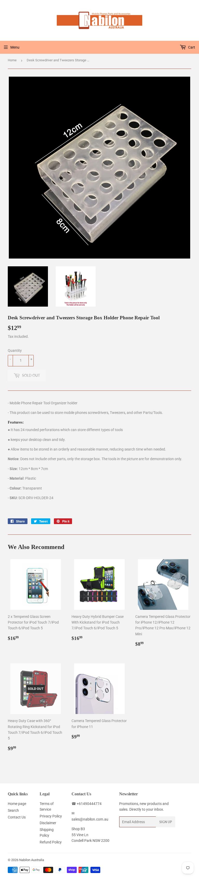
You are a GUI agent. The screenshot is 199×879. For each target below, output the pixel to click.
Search (13, 810)
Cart (191, 47)
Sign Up (165, 822)
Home (12, 60)
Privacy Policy (51, 816)
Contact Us (17, 817)
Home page (17, 804)
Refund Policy (51, 842)
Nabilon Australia (31, 860)
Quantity (15, 350)
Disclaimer (48, 823)
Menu (14, 47)
